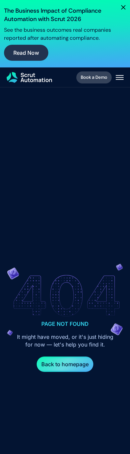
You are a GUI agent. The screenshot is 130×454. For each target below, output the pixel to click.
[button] (120, 77)
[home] (29, 77)
